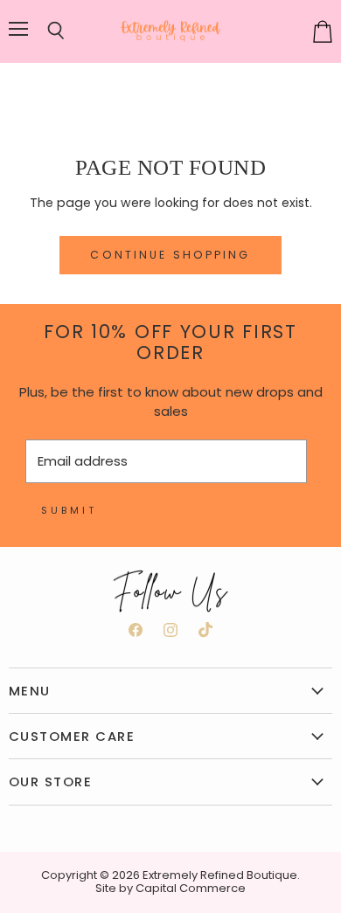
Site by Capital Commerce (170, 888)
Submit (69, 510)
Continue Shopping (170, 254)
